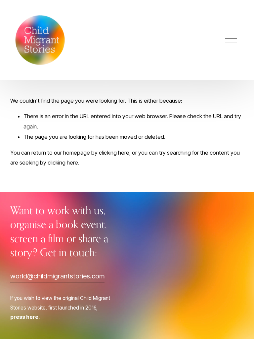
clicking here (114, 152)
